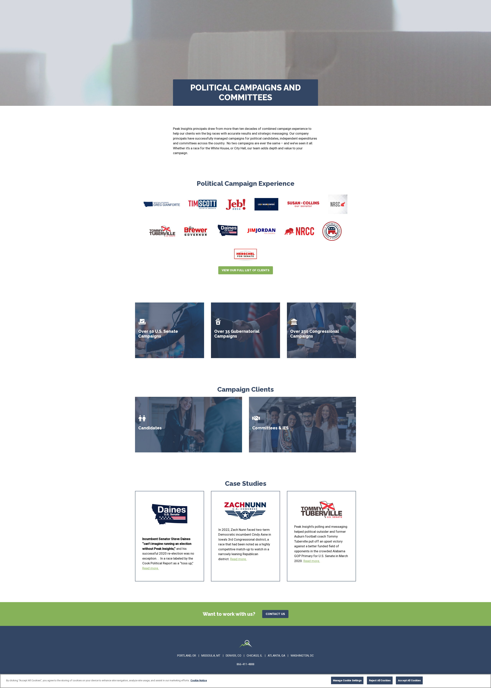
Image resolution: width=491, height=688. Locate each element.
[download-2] (266, 204)
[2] (303, 204)
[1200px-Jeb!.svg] (235, 204)
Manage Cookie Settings (347, 680)
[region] (245, 681)
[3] (162, 231)
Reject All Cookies (379, 680)
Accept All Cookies (409, 680)
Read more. (150, 568)
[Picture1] (337, 204)
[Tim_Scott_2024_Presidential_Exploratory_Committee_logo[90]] (202, 204)
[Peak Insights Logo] (245, 644)
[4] (227, 231)
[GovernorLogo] (162, 204)
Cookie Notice (198, 680)
